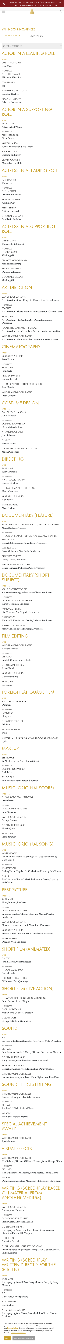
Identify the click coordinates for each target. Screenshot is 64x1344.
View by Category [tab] (14, 35)
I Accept (7, 1338)
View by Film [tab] (36, 35)
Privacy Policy (12, 1328)
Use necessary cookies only (24, 1338)
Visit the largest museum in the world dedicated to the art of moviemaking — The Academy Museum (36, 3)
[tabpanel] (32, 684)
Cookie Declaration (18, 1332)
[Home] (32, 11)
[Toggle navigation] (4, 11)
